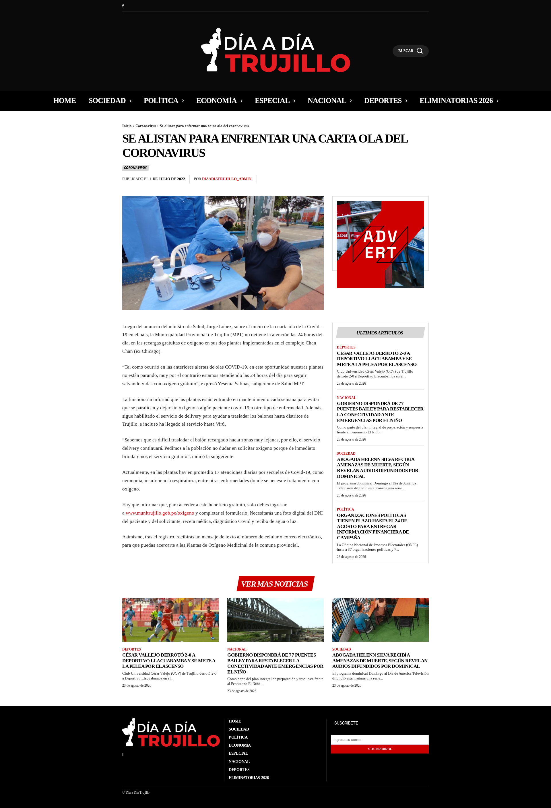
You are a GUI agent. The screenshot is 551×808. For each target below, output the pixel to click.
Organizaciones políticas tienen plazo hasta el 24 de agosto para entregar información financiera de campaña (373, 526)
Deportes (346, 347)
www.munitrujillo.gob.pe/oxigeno (160, 513)
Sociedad (346, 453)
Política (345, 509)
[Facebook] (123, 6)
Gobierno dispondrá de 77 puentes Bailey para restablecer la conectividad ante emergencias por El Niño (380, 412)
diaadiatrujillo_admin (226, 179)
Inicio (127, 126)
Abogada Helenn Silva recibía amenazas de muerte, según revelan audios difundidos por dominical (377, 468)
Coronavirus (145, 126)
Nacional (346, 398)
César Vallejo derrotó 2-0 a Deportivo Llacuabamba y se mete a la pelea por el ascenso (376, 359)
